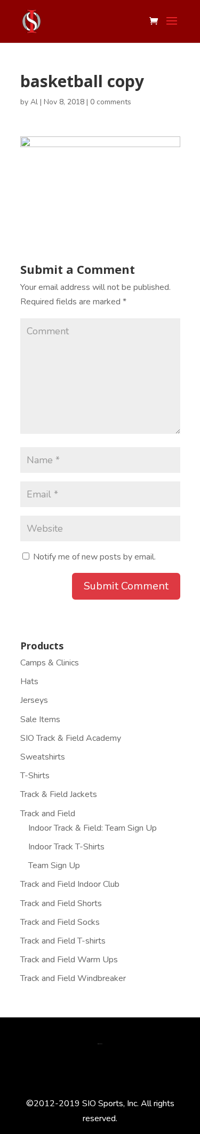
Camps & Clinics (49, 663)
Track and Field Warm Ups (69, 960)
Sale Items (40, 719)
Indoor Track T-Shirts (66, 847)
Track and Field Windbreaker (73, 978)
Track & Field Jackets (58, 794)
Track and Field (47, 813)
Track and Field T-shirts (63, 941)
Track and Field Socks (60, 922)
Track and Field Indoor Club (69, 884)
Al (34, 102)
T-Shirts (35, 775)
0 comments (110, 102)
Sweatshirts (42, 757)
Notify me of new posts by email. (94, 557)
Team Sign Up (54, 865)
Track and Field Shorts (61, 903)
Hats (29, 681)
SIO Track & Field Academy (70, 738)
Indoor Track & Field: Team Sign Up (92, 828)
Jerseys (34, 700)
